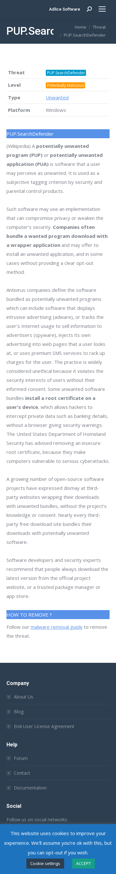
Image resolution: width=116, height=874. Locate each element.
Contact (22, 773)
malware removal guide (56, 627)
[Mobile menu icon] (102, 9)
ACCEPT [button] (83, 863)
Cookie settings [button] (45, 863)
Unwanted (57, 97)
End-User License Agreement (44, 726)
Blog (19, 711)
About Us (23, 697)
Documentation (30, 788)
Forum (21, 758)
